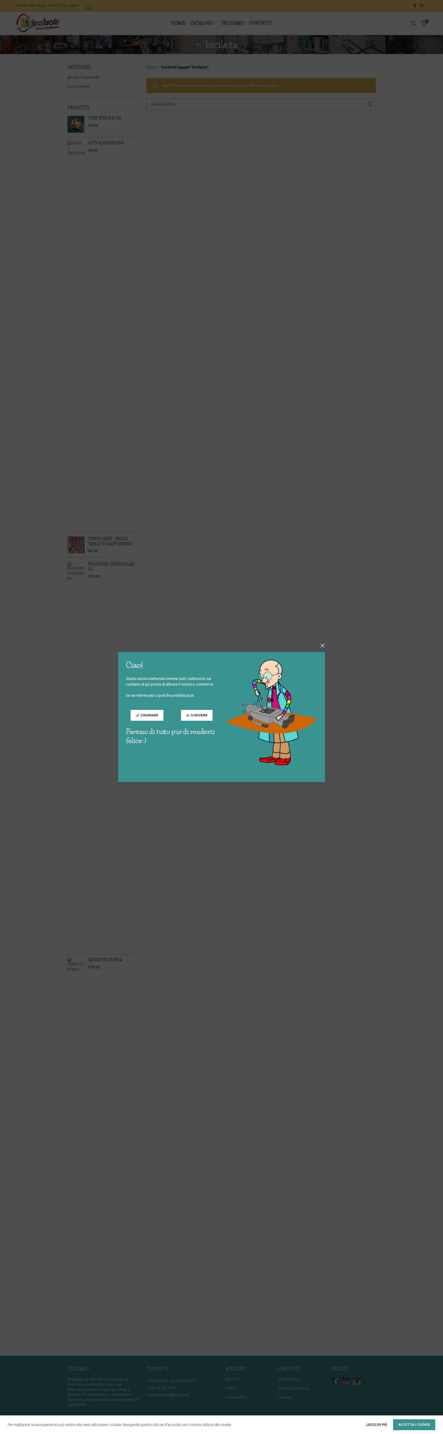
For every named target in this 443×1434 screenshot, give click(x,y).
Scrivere (199, 715)
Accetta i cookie (414, 1424)
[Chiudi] (322, 645)
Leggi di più (377, 1424)
